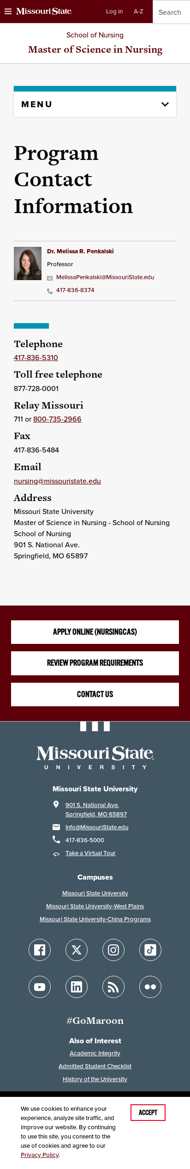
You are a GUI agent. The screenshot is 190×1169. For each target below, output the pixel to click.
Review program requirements (95, 663)
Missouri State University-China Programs (95, 919)
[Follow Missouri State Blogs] (113, 987)
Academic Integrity (95, 1053)
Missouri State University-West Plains (95, 906)
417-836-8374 (75, 290)
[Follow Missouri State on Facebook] (40, 950)
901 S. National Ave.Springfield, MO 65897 (96, 810)
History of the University (95, 1079)
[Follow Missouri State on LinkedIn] (76, 987)
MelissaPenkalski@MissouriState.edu (105, 277)
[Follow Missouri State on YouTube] (40, 987)
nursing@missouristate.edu (57, 481)
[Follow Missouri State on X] (76, 950)
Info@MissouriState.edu (96, 827)
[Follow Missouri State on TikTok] (150, 950)
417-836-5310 (36, 357)
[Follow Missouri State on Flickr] (150, 987)
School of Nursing (95, 35)
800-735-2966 (57, 419)
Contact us (95, 694)
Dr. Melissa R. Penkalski (80, 251)
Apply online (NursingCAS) (95, 632)
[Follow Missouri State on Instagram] (113, 950)
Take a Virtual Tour (90, 853)
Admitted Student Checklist (95, 1066)
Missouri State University (95, 893)
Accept (148, 1112)
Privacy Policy (40, 1155)
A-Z (138, 11)
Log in (114, 11)
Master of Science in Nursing (95, 49)
